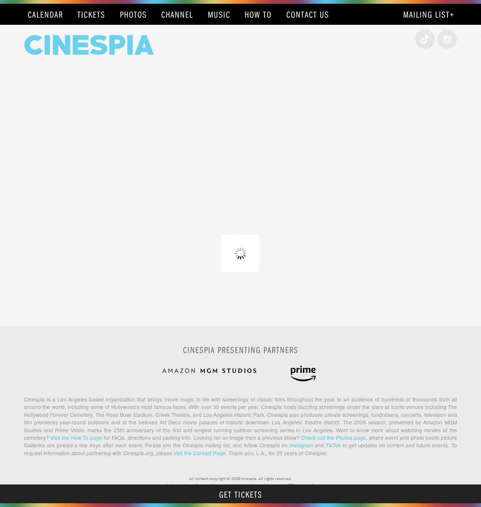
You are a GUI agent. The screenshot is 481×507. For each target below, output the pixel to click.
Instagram (301, 445)
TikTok (333, 445)
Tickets (91, 14)
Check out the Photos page (333, 437)
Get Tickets (240, 494)
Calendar (45, 14)
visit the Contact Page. (200, 453)
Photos (133, 14)
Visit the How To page (76, 437)
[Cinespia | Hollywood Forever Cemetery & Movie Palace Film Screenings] (89, 69)
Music (219, 14)
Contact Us (307, 14)
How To (258, 14)
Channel (177, 14)
